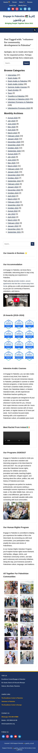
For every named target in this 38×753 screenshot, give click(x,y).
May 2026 (11, 127)
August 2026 (13, 118)
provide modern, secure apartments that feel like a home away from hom (18, 283)
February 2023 (13, 202)
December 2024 (14, 175)
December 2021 (14, 229)
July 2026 (11, 121)
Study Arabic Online (15, 84)
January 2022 (13, 226)
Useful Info (12, 5)
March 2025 (12, 166)
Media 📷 (22, 2)
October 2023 (13, 193)
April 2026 (12, 130)
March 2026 (12, 133)
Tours (10, 93)
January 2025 (13, 172)
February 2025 (13, 169)
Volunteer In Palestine (8, 701)
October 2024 (13, 178)
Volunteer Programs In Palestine (20, 102)
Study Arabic (13, 78)
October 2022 (13, 208)
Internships (12, 75)
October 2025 (13, 148)
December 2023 (14, 190)
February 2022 (13, 223)
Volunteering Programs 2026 (19, 108)
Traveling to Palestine (16, 96)
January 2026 (13, 139)
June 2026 (12, 124)
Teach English (13, 90)
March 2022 (12, 220)
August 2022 (13, 211)
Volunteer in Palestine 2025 (18, 99)
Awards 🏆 (6, 2)
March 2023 (12, 199)
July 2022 (11, 214)
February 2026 (13, 136)
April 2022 (12, 217)
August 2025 (13, 154)
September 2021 (14, 232)
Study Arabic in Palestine (17, 81)
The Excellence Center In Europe (12, 705)
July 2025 (11, 157)
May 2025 (11, 163)
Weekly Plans (22, 5)
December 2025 (14, 142)
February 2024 (13, 184)
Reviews (29, 2)
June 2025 (12, 160)
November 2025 (14, 145)
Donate (14, 2)
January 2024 (13, 187)
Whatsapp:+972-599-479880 (10, 717)
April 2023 (12, 196)
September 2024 (14, 181)
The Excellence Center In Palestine (12, 698)
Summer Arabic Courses (17, 87)
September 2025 (14, 151)
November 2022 (14, 205)
